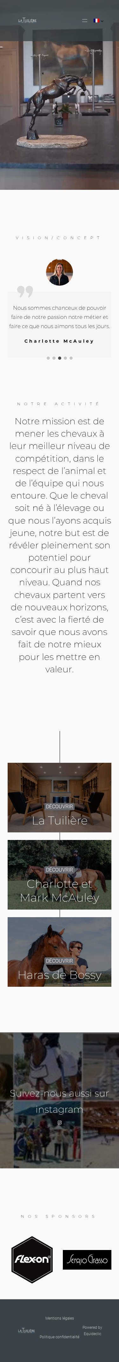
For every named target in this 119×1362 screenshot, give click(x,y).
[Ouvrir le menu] (85, 20)
